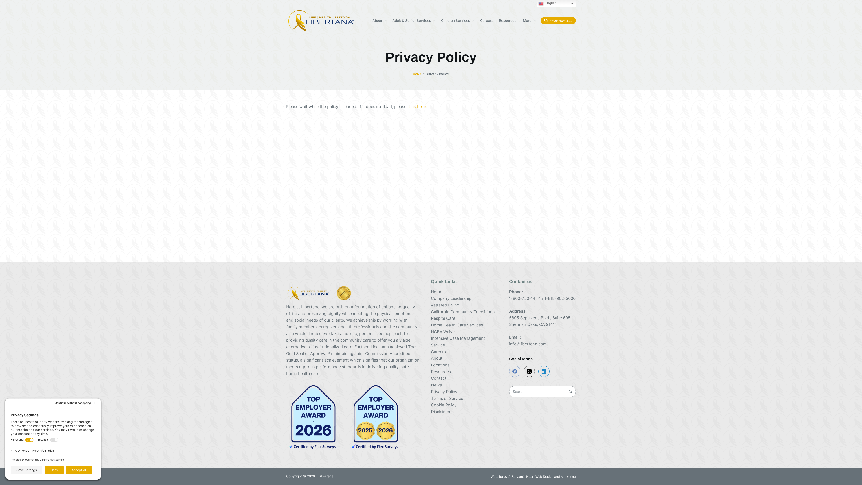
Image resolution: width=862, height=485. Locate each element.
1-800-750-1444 (560, 20)
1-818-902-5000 (560, 298)
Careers (486, 20)
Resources (508, 20)
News (436, 385)
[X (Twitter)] (529, 371)
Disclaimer (441, 411)
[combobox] (537, 391)
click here (416, 106)
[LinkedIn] (544, 371)
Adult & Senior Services (411, 20)
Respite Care (443, 318)
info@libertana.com (528, 344)
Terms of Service (447, 398)
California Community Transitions (463, 311)
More (527, 20)
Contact (438, 378)
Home (436, 291)
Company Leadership (451, 298)
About (436, 358)
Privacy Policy (444, 391)
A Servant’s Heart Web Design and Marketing (542, 476)
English (550, 3)
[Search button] (570, 391)
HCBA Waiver (443, 331)
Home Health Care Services (457, 325)
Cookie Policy (444, 405)
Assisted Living (445, 305)
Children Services (455, 20)
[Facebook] (514, 371)
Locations (440, 365)
